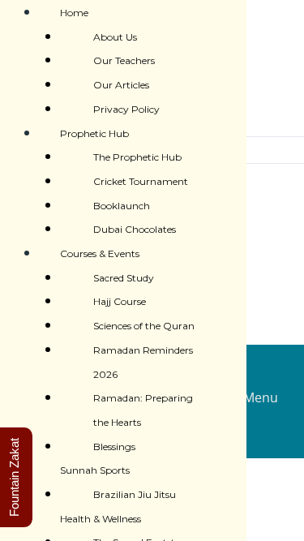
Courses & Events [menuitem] (99, 253)
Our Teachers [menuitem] (124, 60)
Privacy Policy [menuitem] (126, 109)
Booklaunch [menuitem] (121, 206)
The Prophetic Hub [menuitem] (137, 157)
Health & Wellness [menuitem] (100, 519)
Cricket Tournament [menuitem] (140, 181)
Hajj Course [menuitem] (119, 301)
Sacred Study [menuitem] (123, 278)
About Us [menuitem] (115, 37)
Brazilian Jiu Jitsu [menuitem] (134, 494)
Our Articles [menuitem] (121, 85)
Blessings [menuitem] (114, 446)
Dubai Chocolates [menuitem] (134, 229)
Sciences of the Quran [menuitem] (144, 326)
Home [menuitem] (74, 12)
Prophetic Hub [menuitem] (94, 133)
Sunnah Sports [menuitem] (95, 470)
